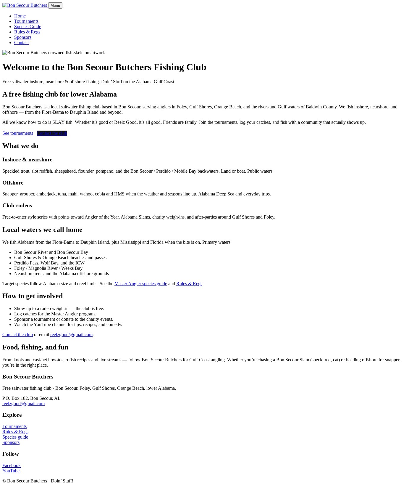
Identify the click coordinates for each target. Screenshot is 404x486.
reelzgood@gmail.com (71, 334)
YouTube (11, 470)
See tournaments (17, 133)
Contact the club (52, 133)
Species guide (15, 437)
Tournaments (26, 21)
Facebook (11, 465)
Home (20, 15)
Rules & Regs (27, 31)
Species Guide (27, 26)
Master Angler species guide (140, 283)
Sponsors (22, 37)
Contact (21, 42)
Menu (55, 5)
